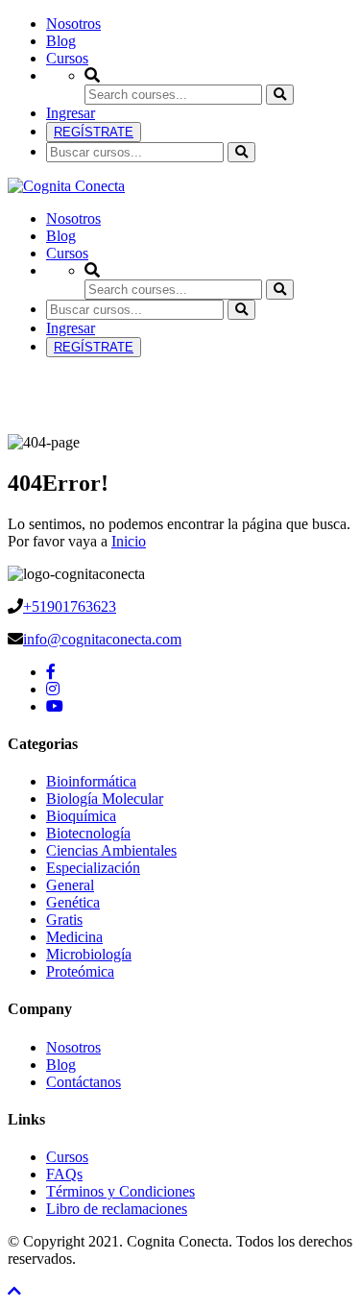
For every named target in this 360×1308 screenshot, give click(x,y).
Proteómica (80, 971)
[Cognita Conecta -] (66, 186)
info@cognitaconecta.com (102, 639)
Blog (61, 41)
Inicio (128, 541)
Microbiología (89, 954)
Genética (73, 902)
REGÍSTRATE (93, 132)
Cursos (67, 58)
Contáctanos (83, 1082)
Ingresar (70, 113)
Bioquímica (81, 816)
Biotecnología (88, 833)
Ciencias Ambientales (111, 850)
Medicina (74, 937)
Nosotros (73, 23)
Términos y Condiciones (120, 1191)
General (70, 885)
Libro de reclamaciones (116, 1208)
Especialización (93, 868)
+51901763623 (69, 606)
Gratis (64, 919)
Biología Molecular (104, 798)
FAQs (64, 1174)
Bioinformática (91, 781)
